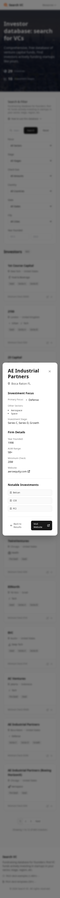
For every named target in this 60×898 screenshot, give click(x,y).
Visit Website (38, 525)
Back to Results (17, 525)
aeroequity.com (17, 471)
